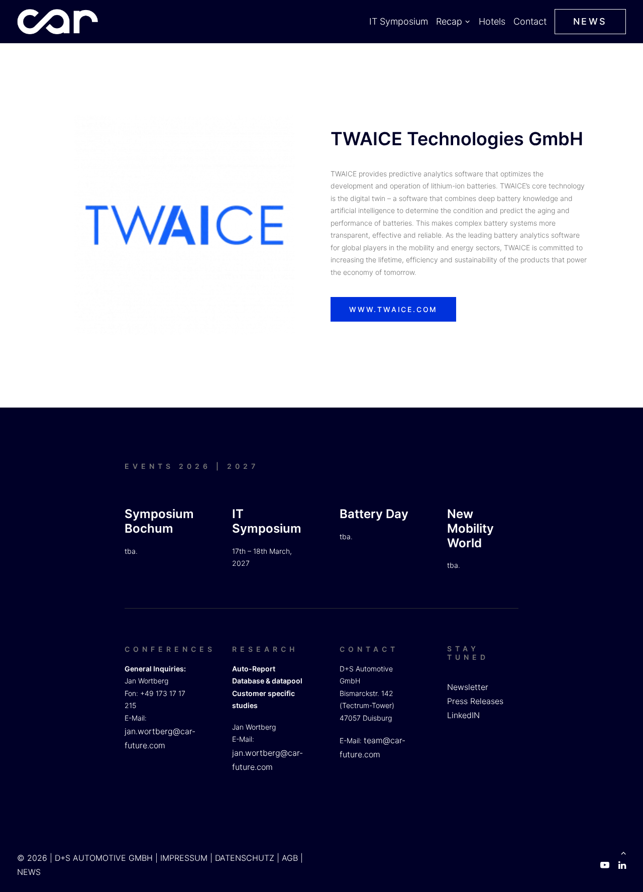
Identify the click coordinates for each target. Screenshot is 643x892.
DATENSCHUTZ (244, 858)
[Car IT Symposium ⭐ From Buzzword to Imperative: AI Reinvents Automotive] (57, 21)
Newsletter (467, 687)
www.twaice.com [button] (393, 309)
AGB (290, 858)
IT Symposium (398, 21)
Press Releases (475, 701)
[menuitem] (400, 21)
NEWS (29, 872)
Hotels (492, 21)
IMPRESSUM (183, 858)
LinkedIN (463, 715)
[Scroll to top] (623, 852)
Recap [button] (449, 21)
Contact (530, 21)
